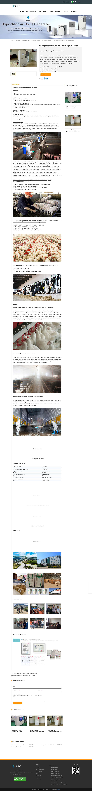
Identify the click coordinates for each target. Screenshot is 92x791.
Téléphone (40, 690)
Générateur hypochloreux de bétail (44, 40)
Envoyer (17, 702)
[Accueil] (15, 6)
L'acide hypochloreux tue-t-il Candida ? (47, 744)
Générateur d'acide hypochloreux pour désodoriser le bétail (37, 731)
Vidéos (51, 11)
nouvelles (39, 775)
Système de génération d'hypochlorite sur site (17, 731)
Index (58, 789)
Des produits (18, 40)
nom (14, 686)
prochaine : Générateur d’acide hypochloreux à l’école (23, 675)
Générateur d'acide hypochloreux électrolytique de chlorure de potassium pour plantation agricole (55, 731)
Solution (38, 777)
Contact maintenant (46, 74)
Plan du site (54, 789)
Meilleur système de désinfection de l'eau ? (19, 746)
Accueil (22, 11)
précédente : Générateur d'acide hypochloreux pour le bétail (24, 673)
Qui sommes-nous (40, 769)
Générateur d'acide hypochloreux (29, 40)
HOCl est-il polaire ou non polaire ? (18, 744)
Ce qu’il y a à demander (17, 693)
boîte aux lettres (16, 690)
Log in (79, 1)
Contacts (73, 11)
